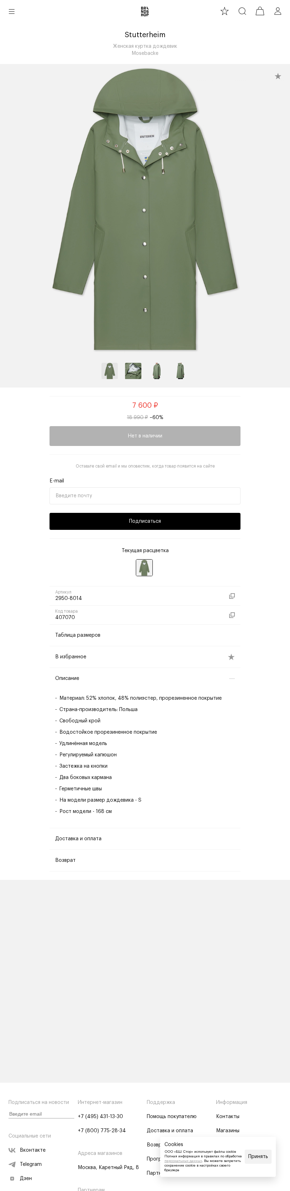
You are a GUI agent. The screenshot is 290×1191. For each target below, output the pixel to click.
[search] (242, 11)
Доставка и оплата (170, 1130)
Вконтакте (33, 1150)
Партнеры (159, 1173)
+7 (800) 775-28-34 (102, 1130)
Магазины (227, 1130)
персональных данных (183, 1161)
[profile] (277, 11)
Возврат (157, 1145)
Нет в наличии (145, 436)
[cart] (260, 11)
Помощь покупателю (172, 1116)
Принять (258, 1156)
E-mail (57, 481)
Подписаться (145, 521)
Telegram (31, 1164)
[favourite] (224, 11)
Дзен (26, 1178)
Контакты (227, 1116)
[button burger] (12, 11)
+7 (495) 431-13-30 (100, 1116)
